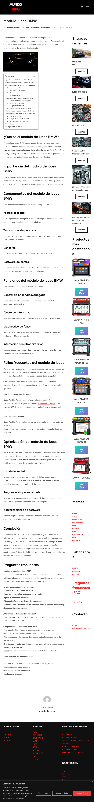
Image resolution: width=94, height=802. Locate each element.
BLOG (77, 602)
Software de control (16, 95)
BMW (74, 513)
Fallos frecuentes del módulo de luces (20, 111)
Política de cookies (69, 780)
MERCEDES (77, 519)
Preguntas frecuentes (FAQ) (81, 588)
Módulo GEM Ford (69, 737)
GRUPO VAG (77, 522)
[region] (47, 791)
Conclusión (10, 124)
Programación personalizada (19, 119)
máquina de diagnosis (46, 403)
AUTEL (75, 568)
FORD (74, 525)
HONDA (75, 528)
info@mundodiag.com (81, 628)
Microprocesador (15, 88)
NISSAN (75, 531)
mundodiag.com (13, 27)
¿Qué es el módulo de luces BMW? (19, 80)
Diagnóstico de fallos (17, 106)
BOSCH (75, 574)
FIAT (74, 537)
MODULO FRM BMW (70, 746)
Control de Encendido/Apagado (20, 101)
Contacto (65, 774)
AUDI (74, 516)
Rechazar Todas (62, 793)
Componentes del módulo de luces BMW (21, 85)
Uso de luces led (15, 116)
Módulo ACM (67, 734)
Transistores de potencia (18, 90)
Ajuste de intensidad (17, 103)
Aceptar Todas (82, 793)
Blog (27, 27)
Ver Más (81, 71)
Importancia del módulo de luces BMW (20, 82)
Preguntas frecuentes (14, 127)
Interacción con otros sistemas (20, 108)
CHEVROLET (77, 534)
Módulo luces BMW (69, 749)
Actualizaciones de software (19, 121)
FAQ (63, 771)
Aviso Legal (66, 777)
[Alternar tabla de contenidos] (33, 76)
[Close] (92, 781)
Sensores (13, 93)
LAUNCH (76, 571)
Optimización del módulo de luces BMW (20, 114)
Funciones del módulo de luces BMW (19, 98)
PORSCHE (76, 541)
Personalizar (43, 793)
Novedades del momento (40, 27)
